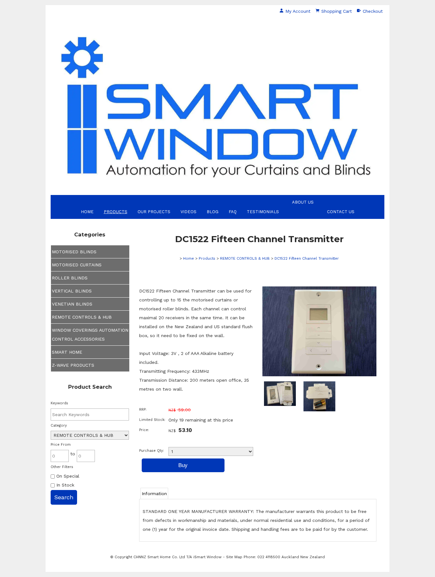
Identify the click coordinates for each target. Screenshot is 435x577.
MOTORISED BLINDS (74, 251)
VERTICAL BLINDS (72, 290)
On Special (67, 476)
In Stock (64, 484)
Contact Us (340, 211)
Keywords (59, 403)
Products (115, 211)
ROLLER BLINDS (70, 277)
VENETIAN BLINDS (72, 304)
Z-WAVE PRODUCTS (73, 365)
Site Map (234, 557)
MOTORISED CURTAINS (77, 264)
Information (154, 493)
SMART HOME (67, 352)
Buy (183, 465)
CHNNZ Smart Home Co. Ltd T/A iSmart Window (178, 557)
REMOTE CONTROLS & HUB (82, 317)
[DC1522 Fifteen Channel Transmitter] (319, 374)
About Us (303, 202)
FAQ (233, 211)
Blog (212, 211)
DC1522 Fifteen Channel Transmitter (307, 258)
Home (87, 211)
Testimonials (263, 211)
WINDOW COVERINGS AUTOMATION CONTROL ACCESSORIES (90, 335)
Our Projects (154, 211)
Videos (188, 211)
